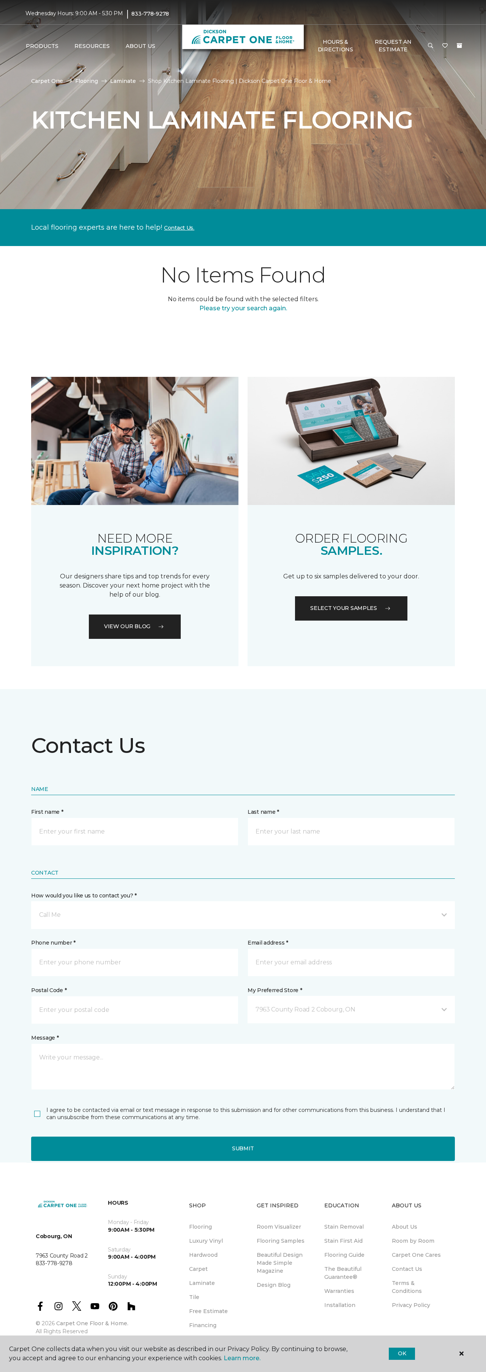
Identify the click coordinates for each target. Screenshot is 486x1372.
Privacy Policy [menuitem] (411, 1305)
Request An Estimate (393, 45)
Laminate (123, 81)
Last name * (263, 812)
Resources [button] (92, 46)
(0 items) (459, 45)
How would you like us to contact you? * (84, 895)
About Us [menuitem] (404, 1226)
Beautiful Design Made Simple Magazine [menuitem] (280, 1262)
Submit (243, 1148)
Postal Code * (48, 990)
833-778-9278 (150, 13)
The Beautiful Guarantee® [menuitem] (342, 1273)
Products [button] (42, 46)
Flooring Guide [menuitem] (344, 1254)
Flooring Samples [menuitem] (281, 1240)
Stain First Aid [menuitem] (343, 1240)
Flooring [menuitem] (200, 1226)
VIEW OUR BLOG (127, 626)
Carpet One (47, 81)
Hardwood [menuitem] (203, 1254)
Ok (402, 1353)
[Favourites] (445, 46)
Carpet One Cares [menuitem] (416, 1254)
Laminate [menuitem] (202, 1283)
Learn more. (242, 1358)
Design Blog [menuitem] (273, 1284)
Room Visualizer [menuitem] (279, 1226)
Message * (44, 1037)
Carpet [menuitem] (198, 1269)
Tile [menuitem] (194, 1297)
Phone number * (53, 942)
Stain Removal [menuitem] (344, 1226)
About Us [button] (140, 46)
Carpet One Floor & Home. (92, 1323)
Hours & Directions (335, 45)
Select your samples (343, 608)
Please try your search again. (243, 308)
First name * (47, 812)
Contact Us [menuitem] (407, 1269)
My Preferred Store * (275, 990)
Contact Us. (179, 227)
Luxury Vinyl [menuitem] (206, 1240)
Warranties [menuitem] (339, 1291)
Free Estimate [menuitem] (208, 1311)
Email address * (268, 942)
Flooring (86, 81)
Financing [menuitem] (202, 1325)
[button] (430, 46)
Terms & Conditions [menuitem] (407, 1287)
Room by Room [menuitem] (413, 1240)
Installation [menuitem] (339, 1305)
